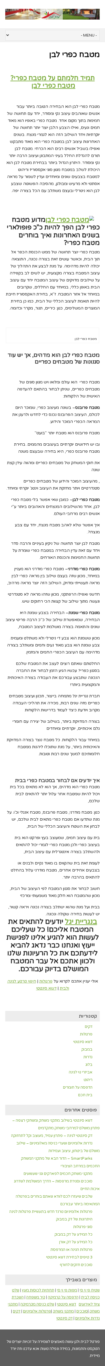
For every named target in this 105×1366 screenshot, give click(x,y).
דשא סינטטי (46, 988)
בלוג (88, 1064)
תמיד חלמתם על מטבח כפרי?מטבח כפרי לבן (52, 81)
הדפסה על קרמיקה (63, 1297)
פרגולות (45, 981)
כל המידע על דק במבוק (73, 1234)
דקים (88, 1026)
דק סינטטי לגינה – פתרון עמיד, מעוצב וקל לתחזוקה (51, 1135)
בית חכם (85, 1095)
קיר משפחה (35, 1297)
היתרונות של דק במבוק (74, 1219)
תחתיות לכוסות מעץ (38, 1290)
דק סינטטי (64, 1318)
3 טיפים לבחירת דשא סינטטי (69, 1257)
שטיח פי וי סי (90, 1290)
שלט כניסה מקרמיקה (37, 1304)
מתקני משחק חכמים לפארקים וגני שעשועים (58, 1173)
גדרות (87, 1057)
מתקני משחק (63, 1311)
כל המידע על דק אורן (75, 1242)
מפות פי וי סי (67, 1290)
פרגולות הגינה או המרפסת (71, 1249)
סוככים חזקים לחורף (76, 1265)
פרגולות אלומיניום (37, 1311)
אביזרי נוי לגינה (80, 1072)
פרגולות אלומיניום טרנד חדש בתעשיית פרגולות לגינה (50, 1211)
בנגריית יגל (81, 921)
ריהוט (88, 1080)
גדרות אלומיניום (87, 1318)
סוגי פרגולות (82, 1227)
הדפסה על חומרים (77, 1087)
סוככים (82, 1311)
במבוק (86, 1049)
